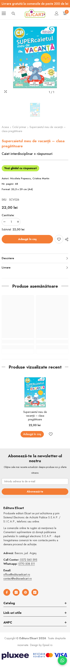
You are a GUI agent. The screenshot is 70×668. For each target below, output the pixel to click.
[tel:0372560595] (19, 560)
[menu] (4, 13)
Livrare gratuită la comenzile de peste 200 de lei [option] (35, 4)
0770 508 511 (26, 564)
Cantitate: (8, 215)
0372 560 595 (28, 560)
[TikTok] (34, 592)
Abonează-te (35, 491)
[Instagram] (16, 592)
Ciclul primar (19, 127)
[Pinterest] (25, 592)
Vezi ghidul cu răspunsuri (20, 168)
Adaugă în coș (27, 239)
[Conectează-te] (56, 13)
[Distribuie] (65, 239)
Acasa (5, 127)
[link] (18, 341)
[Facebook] (6, 592)
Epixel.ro (47, 645)
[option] (35, 57)
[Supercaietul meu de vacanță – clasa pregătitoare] (35, 392)
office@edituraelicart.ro (16, 574)
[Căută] (13, 14)
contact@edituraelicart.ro (17, 578)
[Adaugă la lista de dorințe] (59, 239)
